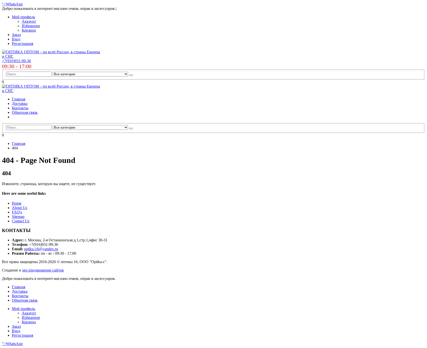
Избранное (31, 26)
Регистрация (22, 43)
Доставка (19, 103)
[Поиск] (131, 75)
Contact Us (20, 221)
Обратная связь (25, 112)
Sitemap (18, 216)
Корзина (29, 30)
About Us (19, 208)
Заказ (16, 35)
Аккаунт (29, 21)
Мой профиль (23, 17)
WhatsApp (14, 4)
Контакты (20, 108)
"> (4, 4)
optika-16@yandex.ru (41, 249)
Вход (16, 39)
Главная (18, 99)
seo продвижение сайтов (43, 270)
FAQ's (17, 212)
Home (16, 203)
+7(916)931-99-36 (16, 61)
